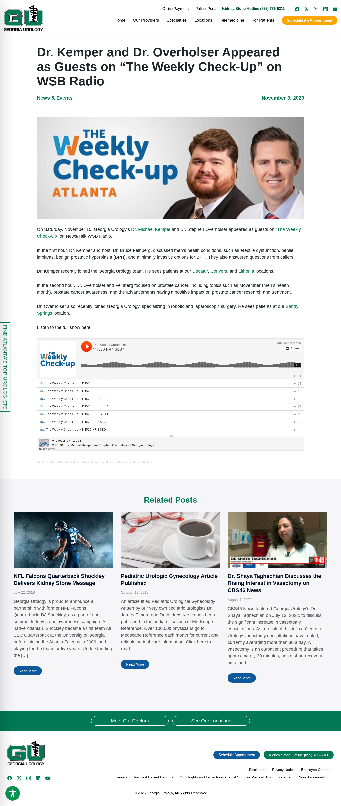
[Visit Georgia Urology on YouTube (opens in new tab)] (332, 8)
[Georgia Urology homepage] (23, 18)
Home (119, 20)
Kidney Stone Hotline (298, 755)
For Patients (263, 20)
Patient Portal (206, 8)
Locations (203, 20)
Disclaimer (257, 770)
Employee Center (315, 770)
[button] (87, 753)
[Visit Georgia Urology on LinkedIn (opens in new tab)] (323, 8)
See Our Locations (211, 720)
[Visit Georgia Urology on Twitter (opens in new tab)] (19, 778)
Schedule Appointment (236, 755)
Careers (121, 777)
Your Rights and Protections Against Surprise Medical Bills (225, 777)
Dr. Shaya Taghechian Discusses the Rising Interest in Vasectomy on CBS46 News (274, 583)
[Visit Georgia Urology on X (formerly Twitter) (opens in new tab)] (304, 8)
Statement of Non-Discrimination (303, 777)
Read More (28, 671)
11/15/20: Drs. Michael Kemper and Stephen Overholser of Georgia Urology (108, 462)
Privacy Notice (283, 770)
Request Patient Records (153, 777)
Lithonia (246, 271)
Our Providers (146, 20)
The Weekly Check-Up (49, 462)
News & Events (55, 98)
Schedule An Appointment (309, 20)
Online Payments (176, 8)
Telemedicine (232, 20)
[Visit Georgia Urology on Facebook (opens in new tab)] (294, 8)
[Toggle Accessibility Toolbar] (12, 793)
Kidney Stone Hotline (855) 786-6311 (253, 8)
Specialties (177, 20)
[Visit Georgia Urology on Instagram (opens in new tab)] (313, 8)
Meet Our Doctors (130, 720)
